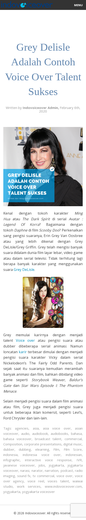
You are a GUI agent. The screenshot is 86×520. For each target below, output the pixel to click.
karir (23, 351)
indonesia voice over (42, 454)
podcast (67, 470)
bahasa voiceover (17, 439)
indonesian (74, 454)
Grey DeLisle (24, 269)
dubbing (25, 449)
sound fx (24, 476)
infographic (11, 460)
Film (56, 449)
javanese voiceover (19, 465)
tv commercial (43, 476)
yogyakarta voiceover (38, 491)
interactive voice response (48, 460)
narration (51, 470)
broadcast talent (48, 439)
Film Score (73, 449)
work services (29, 486)
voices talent (58, 481)
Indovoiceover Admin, (41, 107)
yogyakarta (11, 491)
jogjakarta (56, 465)
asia (36, 428)
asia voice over (57, 428)
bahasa (76, 433)
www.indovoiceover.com (63, 486)
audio (25, 433)
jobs (41, 465)
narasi (24, 470)
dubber (8, 449)
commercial (73, 439)
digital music (72, 444)
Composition (12, 444)
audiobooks (59, 433)
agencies (21, 428)
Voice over (25, 340)
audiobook (40, 433)
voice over (64, 476)
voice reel (36, 481)
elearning (42, 449)
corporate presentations (43, 444)
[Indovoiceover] (26, 3)
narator (37, 470)
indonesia (10, 454)
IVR (79, 460)
